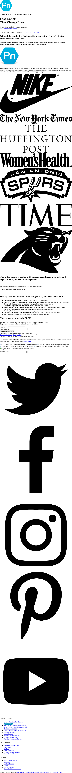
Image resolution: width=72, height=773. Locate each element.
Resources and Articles (10, 760)
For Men (6, 749)
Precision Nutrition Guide (11, 735)
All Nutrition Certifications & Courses (15, 725)
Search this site (4, 351)
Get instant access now (7, 331)
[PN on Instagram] (36, 571)
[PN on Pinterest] (36, 644)
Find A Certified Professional (12, 769)
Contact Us (7, 765)
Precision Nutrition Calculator (12, 752)
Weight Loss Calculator (11, 754)
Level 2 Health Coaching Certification (15, 730)
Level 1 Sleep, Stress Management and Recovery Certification (15, 728)
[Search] (27, 352)
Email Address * (5, 329)
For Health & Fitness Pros (11, 745)
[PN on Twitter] (36, 425)
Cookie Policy (29, 772)
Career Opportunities (10, 767)
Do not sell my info (56, 772)
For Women (7, 747)
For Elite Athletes (9, 750)
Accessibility (46, 772)
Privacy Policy (17, 335)
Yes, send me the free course (8, 29)
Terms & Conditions (6, 335)
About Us (7, 762)
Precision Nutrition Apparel (12, 737)
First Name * (4, 327)
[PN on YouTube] (36, 717)
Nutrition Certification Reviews (13, 739)
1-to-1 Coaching (8, 734)
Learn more (27, 341)
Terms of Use (38, 772)
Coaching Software (9, 732)
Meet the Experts (9, 764)
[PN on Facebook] (36, 498)
